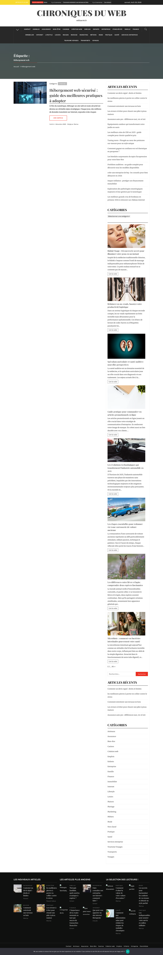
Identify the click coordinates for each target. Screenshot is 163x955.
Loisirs (58, 35)
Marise (76, 124)
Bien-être (56, 29)
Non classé (112, 827)
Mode (101, 35)
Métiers (93, 35)
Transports (85, 40)
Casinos (66, 29)
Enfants (96, 29)
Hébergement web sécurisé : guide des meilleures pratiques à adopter (75, 95)
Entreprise (106, 29)
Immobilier (29, 35)
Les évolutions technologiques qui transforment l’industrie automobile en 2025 (125, 467)
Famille (127, 29)
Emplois (87, 29)
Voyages (95, 40)
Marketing (84, 35)
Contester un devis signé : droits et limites (124, 93)
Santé (117, 35)
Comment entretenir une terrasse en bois (124, 106)
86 (113, 666)
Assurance (46, 29)
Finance (136, 29)
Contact (27, 29)
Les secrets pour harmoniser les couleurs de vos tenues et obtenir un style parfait (144, 895)
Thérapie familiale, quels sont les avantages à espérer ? (75, 893)
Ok (128, 951)
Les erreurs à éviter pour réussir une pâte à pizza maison (78, 2)
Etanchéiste (117, 29)
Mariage (74, 35)
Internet (39, 35)
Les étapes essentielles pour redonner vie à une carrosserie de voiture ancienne (125, 527)
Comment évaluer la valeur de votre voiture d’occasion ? (120, 893)
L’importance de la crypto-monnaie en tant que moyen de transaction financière (75, 918)
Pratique (108, 35)
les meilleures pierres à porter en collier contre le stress (51, 893)
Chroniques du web (81, 13)
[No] (161, 953)
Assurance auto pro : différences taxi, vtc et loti (126, 119)
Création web (76, 29)
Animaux (36, 29)
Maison (66, 35)
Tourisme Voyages (71, 40)
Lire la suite (113, 274)
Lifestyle (49, 35)
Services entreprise (129, 35)
